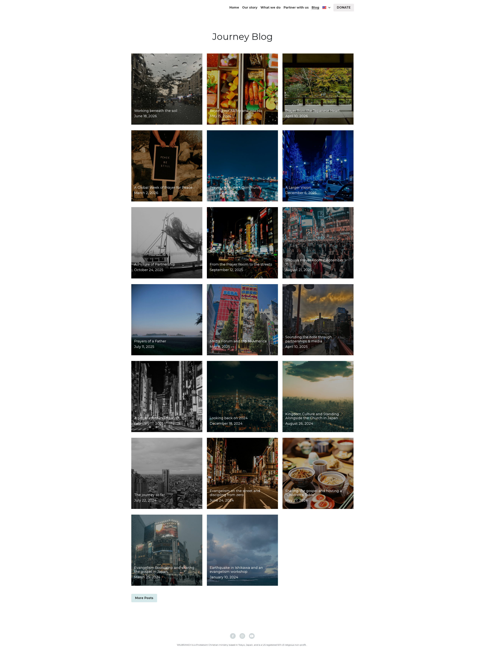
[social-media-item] (242, 636)
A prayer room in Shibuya (155, 418)
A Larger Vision (298, 188)
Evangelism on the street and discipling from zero (235, 493)
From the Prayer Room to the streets (241, 264)
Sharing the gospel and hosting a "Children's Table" (313, 493)
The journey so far (149, 495)
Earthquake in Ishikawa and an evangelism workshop (236, 570)
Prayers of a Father (150, 341)
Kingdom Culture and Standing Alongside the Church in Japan (312, 416)
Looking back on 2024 (229, 418)
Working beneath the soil (155, 111)
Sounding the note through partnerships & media (308, 339)
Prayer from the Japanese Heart (312, 111)
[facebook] (233, 636)
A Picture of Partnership (154, 264)
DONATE (343, 7)
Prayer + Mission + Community (236, 188)
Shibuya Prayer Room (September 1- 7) (316, 262)
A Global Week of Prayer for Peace (163, 188)
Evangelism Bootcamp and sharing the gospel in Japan (164, 570)
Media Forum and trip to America (238, 341)
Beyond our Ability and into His (236, 111)
